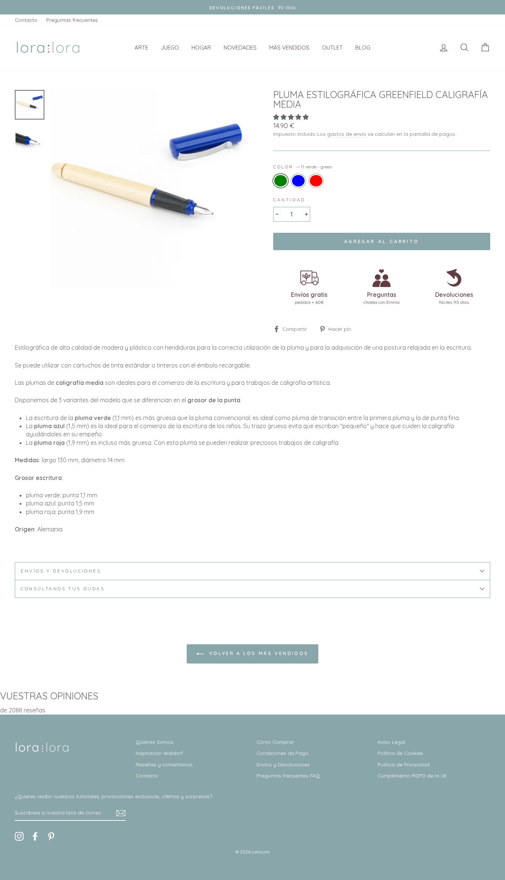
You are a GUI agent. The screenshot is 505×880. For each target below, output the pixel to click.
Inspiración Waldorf (159, 753)
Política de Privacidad (403, 764)
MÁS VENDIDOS (289, 47)
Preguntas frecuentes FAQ (288, 775)
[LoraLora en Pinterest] (51, 836)
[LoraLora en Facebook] (35, 836)
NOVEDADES (240, 47)
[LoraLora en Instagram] (19, 836)
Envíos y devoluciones (61, 571)
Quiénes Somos (154, 742)
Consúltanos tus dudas (63, 588)
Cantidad (289, 199)
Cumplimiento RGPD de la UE (412, 775)
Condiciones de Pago (282, 753)
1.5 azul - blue (298, 180)
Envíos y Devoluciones (283, 764)
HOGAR (201, 47)
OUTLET (332, 47)
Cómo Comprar (275, 742)
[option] (149, 189)
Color (302, 166)
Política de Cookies (400, 753)
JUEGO (170, 47)
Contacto (26, 20)
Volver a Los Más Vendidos (258, 653)
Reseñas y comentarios (164, 764)
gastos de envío (346, 134)
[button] (291, 117)
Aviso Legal (391, 742)
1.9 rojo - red (316, 180)
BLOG (362, 47)
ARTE (141, 47)
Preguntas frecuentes (72, 20)
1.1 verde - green (280, 180)
